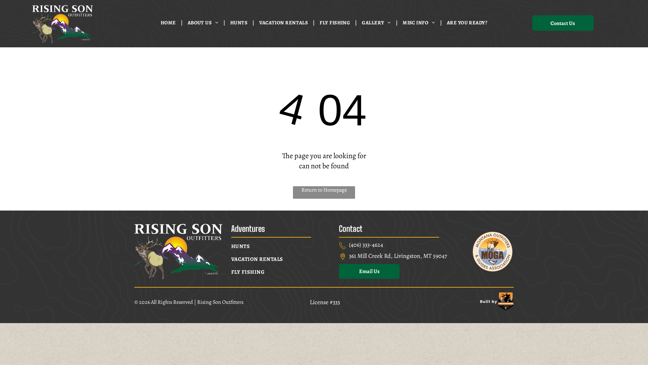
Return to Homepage (324, 190)
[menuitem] (169, 23)
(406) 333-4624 (366, 245)
